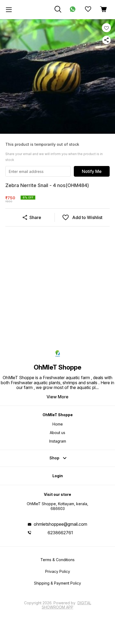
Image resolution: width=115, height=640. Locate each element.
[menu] (9, 10)
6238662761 (60, 532)
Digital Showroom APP (66, 605)
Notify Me (92, 171)
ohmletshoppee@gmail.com (60, 524)
